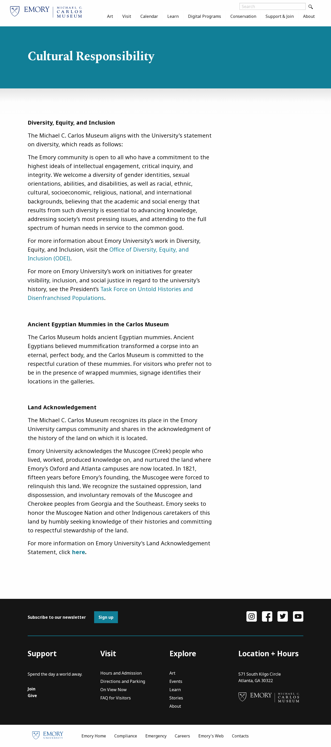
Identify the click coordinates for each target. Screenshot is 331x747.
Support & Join (280, 16)
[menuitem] (110, 16)
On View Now (113, 690)
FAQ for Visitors (115, 698)
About (309, 16)
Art (110, 16)
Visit (126, 16)
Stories (176, 698)
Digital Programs (204, 16)
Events (175, 681)
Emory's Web (211, 736)
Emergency (156, 736)
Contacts (240, 736)
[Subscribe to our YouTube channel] (298, 616)
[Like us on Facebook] (267, 616)
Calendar (149, 16)
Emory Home (93, 736)
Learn (173, 16)
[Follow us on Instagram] (251, 616)
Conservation (243, 16)
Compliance (125, 736)
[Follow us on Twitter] (282, 616)
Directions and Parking (122, 681)
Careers (182, 736)
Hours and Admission (121, 673)
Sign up (106, 617)
